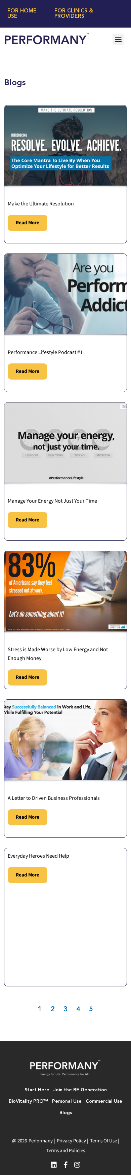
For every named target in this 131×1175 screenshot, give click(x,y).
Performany (41, 1140)
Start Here (37, 1090)
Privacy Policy (71, 1140)
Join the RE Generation (80, 1090)
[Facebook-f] (65, 1165)
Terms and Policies (65, 1150)
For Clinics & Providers (73, 13)
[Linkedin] (53, 1165)
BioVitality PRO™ (28, 1101)
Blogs (65, 1112)
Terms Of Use (103, 1140)
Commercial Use (104, 1101)
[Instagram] (77, 1165)
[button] (118, 39)
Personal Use (67, 1101)
